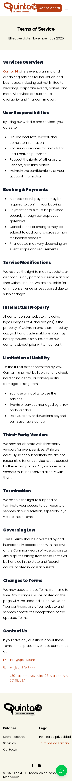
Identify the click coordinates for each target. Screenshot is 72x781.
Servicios (9, 743)
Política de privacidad (55, 737)
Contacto (10, 750)
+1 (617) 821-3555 (22, 667)
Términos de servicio (54, 743)
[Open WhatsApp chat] (61, 770)
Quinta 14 (10, 71)
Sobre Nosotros (14, 737)
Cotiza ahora (49, 8)
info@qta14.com (22, 659)
